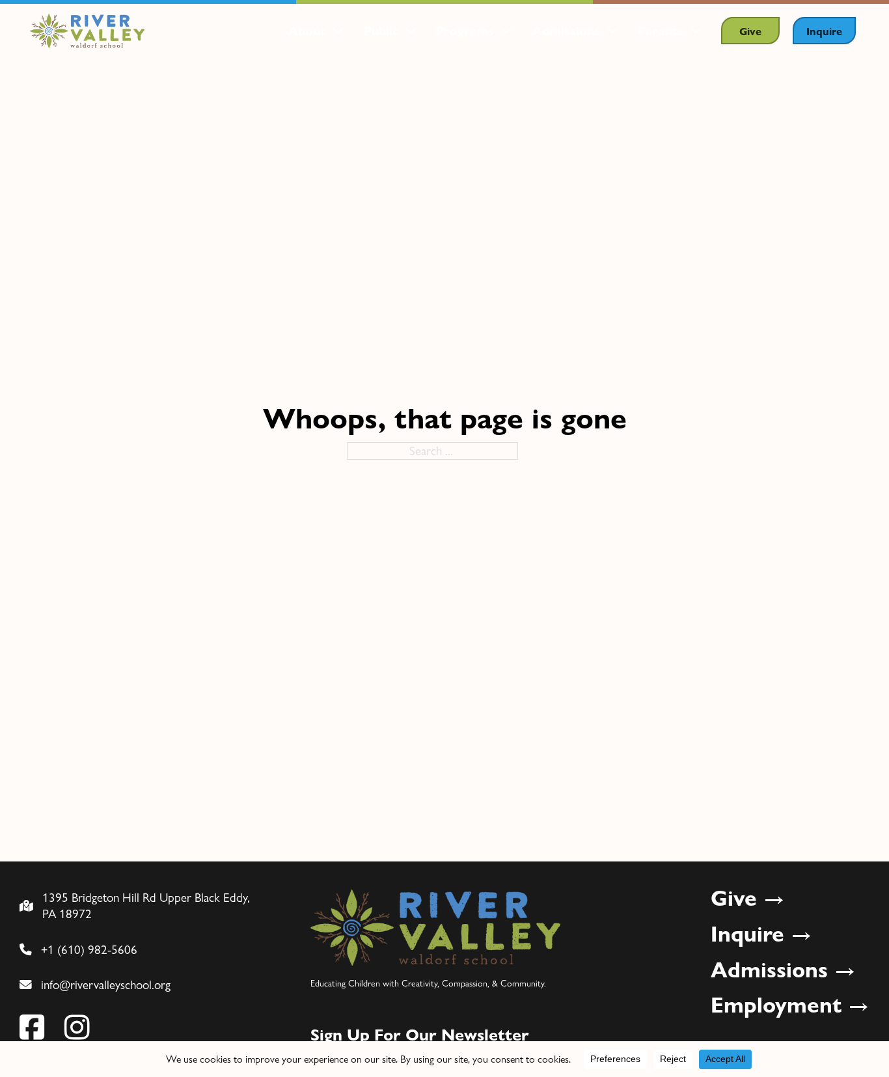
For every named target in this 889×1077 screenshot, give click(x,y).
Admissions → (783, 969)
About (306, 30)
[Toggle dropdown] (338, 31)
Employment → (790, 1004)
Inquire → (761, 933)
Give (750, 30)
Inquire (824, 30)
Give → (748, 897)
